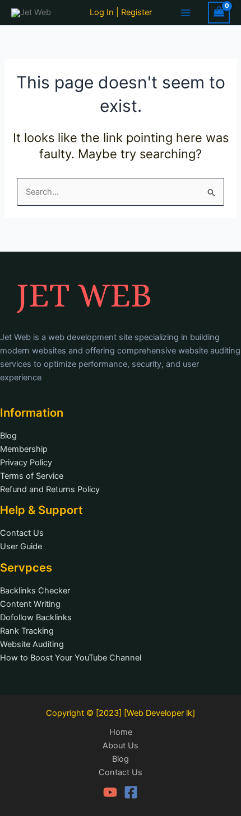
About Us (120, 745)
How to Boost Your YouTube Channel (70, 658)
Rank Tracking (27, 631)
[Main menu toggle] (185, 12)
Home (120, 732)
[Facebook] (131, 792)
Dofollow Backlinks (36, 617)
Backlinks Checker (35, 591)
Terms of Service (31, 476)
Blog (8, 436)
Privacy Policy (26, 462)
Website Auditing (32, 644)
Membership (24, 449)
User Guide (21, 546)
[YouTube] (110, 792)
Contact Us (22, 533)
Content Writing (30, 604)
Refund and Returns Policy (50, 489)
